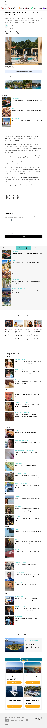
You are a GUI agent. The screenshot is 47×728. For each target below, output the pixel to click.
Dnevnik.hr (5, 8)
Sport (16, 8)
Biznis (41, 8)
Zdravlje (35, 8)
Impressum (31, 723)
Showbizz (22, 8)
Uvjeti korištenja (39, 723)
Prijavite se (23, 236)
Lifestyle (28, 8)
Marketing (35, 723)
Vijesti (11, 8)
